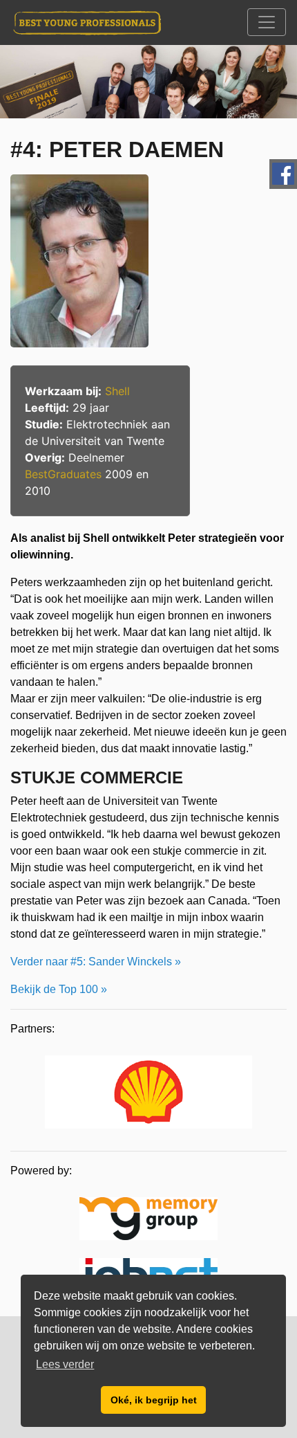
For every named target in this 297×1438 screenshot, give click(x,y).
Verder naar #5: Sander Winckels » (95, 961)
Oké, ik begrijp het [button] (154, 1399)
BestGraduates (63, 474)
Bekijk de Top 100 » (58, 989)
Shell (117, 391)
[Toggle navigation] (266, 22)
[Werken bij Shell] (148, 1094)
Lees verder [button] (65, 1364)
